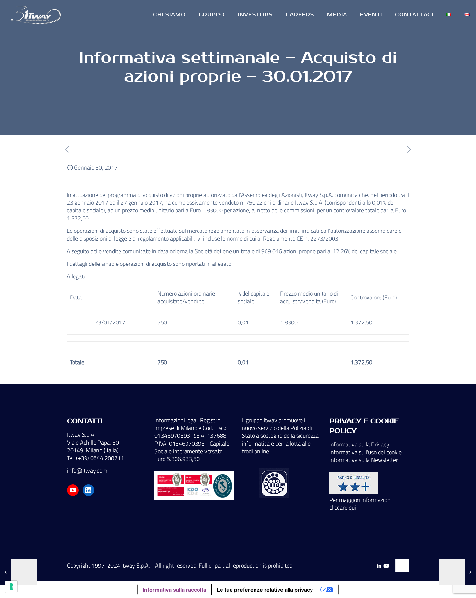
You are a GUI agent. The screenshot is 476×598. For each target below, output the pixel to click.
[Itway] (36, 14)
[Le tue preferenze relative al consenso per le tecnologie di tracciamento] (11, 587)
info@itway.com (87, 470)
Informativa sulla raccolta (174, 589)
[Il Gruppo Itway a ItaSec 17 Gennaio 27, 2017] (18, 572)
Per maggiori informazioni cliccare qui (360, 503)
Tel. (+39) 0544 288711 (95, 458)
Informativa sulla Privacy (359, 444)
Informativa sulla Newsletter (363, 460)
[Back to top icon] (402, 565)
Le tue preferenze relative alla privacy (265, 589)
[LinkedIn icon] (379, 566)
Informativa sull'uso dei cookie (365, 452)
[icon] (386, 566)
